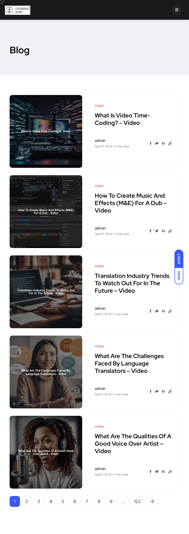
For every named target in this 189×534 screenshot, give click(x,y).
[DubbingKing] (17, 10)
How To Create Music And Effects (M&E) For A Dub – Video (131, 203)
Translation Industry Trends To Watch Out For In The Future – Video (132, 283)
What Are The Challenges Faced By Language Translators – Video (129, 363)
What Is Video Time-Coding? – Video (122, 119)
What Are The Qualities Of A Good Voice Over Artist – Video (133, 443)
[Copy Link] (170, 143)
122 (137, 501)
